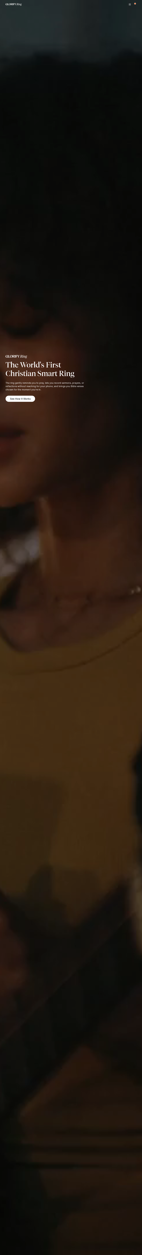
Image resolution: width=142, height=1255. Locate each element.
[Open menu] (130, 4)
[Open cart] (134, 4)
